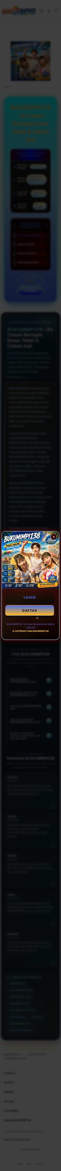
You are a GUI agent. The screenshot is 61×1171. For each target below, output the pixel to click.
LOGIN (30, 597)
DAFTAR (29, 610)
